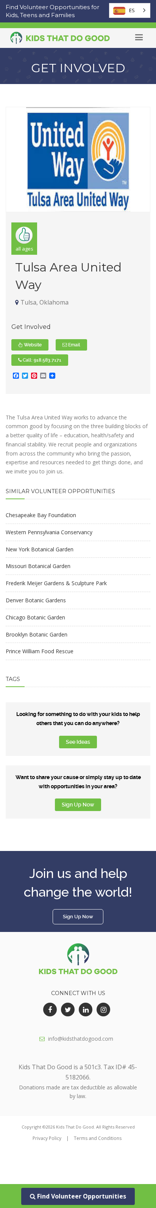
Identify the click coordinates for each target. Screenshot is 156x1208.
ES (132, 10)
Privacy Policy (47, 1138)
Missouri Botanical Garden (38, 566)
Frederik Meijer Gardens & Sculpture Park (56, 583)
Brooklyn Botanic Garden (36, 634)
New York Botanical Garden (39, 549)
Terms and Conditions (98, 1138)
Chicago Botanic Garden (35, 617)
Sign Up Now (78, 805)
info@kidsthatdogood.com (80, 1038)
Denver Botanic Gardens (36, 600)
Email (73, 345)
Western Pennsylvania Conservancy (49, 532)
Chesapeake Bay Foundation (41, 515)
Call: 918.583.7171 (41, 360)
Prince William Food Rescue (39, 651)
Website (32, 345)
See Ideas (78, 742)
